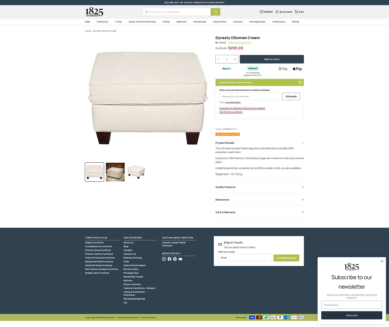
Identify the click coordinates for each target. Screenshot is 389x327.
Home (88, 30)
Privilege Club (131, 272)
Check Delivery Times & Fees (239, 42)
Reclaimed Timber (133, 276)
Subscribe (352, 315)
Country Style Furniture (98, 250)
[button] (94, 172)
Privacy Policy (131, 269)
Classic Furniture (94, 242)
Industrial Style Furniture (98, 265)
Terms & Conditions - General (139, 288)
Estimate (291, 96)
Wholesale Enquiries (134, 298)
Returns (128, 280)
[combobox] (177, 12)
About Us (128, 242)
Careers (128, 250)
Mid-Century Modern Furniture (101, 269)
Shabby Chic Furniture (97, 272)
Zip (125, 302)
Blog (126, 246)
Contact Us (130, 253)
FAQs (126, 261)
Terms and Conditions (128, 317)
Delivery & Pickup (133, 257)
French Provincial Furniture (100, 257)
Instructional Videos (134, 265)
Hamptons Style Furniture (99, 261)
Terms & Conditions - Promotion (135, 293)
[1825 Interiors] (94, 12)
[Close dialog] (382, 261)
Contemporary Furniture (98, 246)
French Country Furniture (99, 253)
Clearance (102, 21)
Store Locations (132, 284)
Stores (295, 21)
